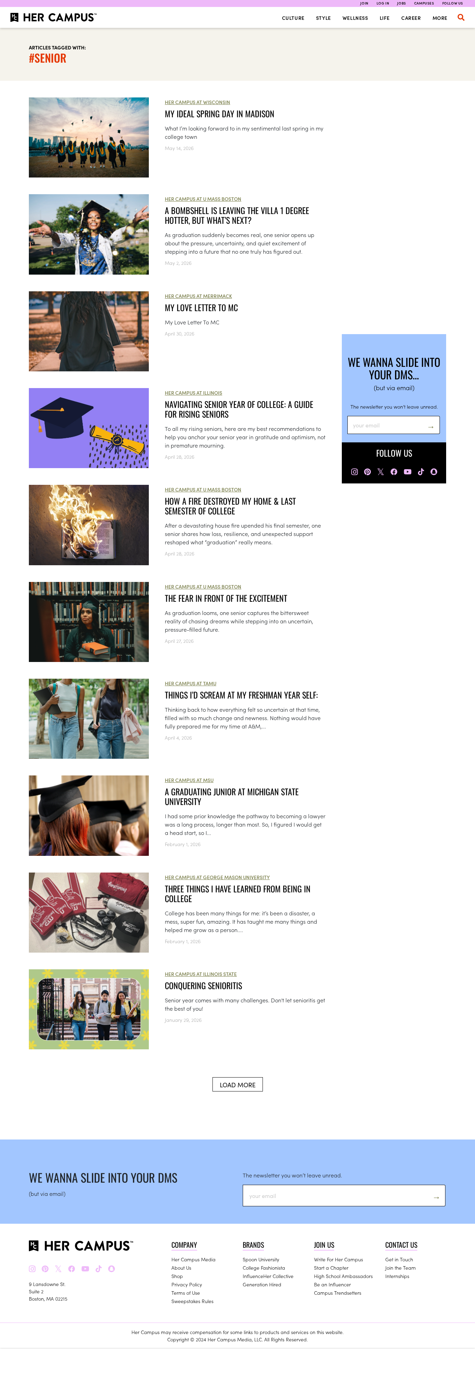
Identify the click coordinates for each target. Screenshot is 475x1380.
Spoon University (261, 1259)
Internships (397, 1275)
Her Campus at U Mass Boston (203, 199)
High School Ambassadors (343, 1275)
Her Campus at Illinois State (201, 974)
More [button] (440, 17)
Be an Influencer (332, 1284)
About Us (181, 1267)
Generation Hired (262, 1284)
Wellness (355, 17)
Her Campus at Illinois (193, 392)
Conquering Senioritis (203, 985)
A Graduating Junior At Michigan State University (232, 796)
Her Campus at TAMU (190, 683)
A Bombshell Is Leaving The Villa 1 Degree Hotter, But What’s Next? (237, 215)
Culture (293, 17)
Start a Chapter (331, 1267)
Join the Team (400, 1267)
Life (385, 17)
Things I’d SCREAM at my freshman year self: (241, 694)
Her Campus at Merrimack (198, 296)
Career (411, 17)
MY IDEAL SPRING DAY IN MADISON (219, 113)
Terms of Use (185, 1292)
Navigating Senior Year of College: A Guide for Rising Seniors (239, 409)
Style (323, 17)
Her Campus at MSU (189, 780)
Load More (238, 1084)
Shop (177, 1275)
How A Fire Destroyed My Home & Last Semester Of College (230, 506)
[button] (461, 17)
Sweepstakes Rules (192, 1301)
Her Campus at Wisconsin (197, 102)
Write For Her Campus (338, 1259)
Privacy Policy (186, 1284)
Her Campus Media (193, 1259)
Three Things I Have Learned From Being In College (238, 893)
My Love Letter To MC (201, 307)
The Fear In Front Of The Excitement (226, 598)
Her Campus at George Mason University (217, 877)
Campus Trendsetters (337, 1292)
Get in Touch (399, 1259)
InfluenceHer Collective (268, 1275)
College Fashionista (264, 1267)
